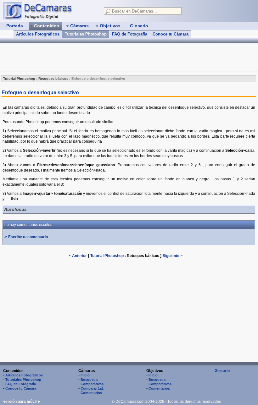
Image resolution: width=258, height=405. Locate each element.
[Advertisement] (114, 57)
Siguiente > (172, 256)
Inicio (85, 375)
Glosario (222, 371)
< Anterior (78, 256)
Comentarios (91, 393)
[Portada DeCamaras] (50, 10)
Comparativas (92, 384)
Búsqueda (89, 379)
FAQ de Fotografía (129, 34)
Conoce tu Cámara (170, 34)
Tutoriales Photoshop (86, 34)
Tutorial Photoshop (107, 256)
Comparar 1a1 (92, 388)
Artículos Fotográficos (37, 34)
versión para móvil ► (22, 401)
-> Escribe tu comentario (26, 237)
